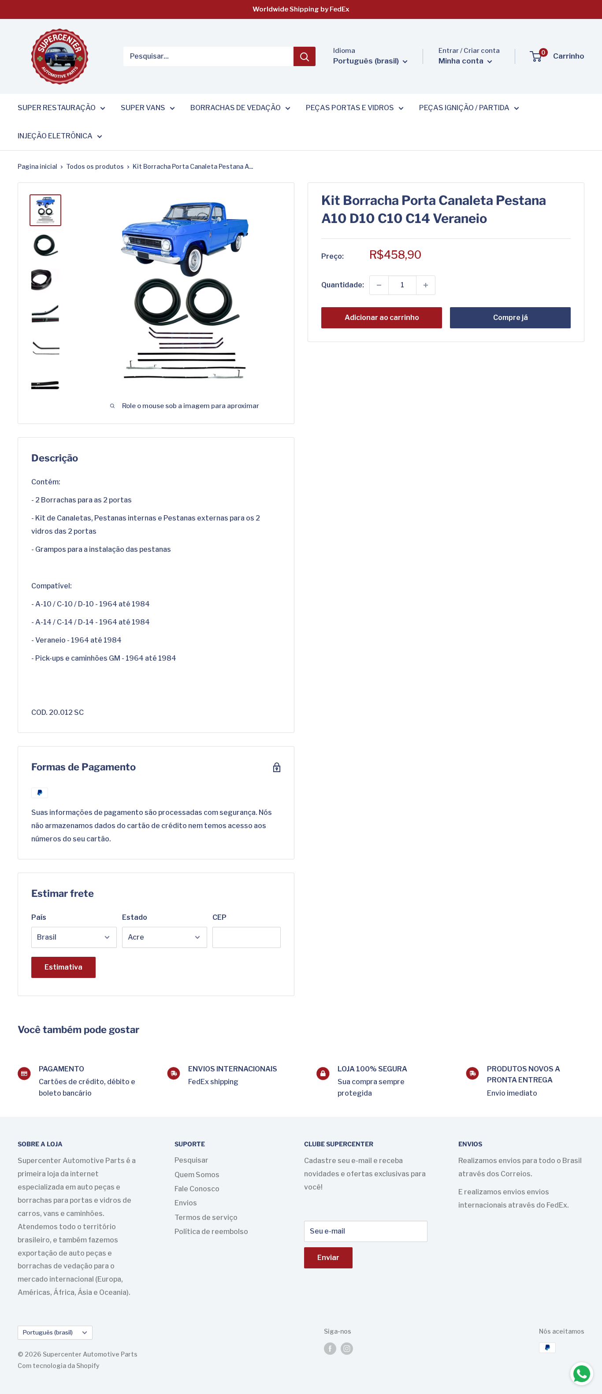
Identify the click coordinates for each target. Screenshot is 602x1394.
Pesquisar (191, 1160)
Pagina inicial (37, 166)
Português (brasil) (47, 1332)
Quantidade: (342, 285)
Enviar (328, 1257)
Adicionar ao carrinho (382, 317)
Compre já (510, 317)
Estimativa (63, 967)
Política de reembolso (211, 1231)
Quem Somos (197, 1175)
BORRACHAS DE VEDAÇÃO (235, 108)
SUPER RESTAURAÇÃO (57, 108)
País (38, 917)
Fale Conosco (197, 1189)
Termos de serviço (206, 1217)
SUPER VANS (143, 108)
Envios (186, 1203)
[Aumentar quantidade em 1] (425, 285)
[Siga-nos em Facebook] (330, 1348)
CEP (219, 917)
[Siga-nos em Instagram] (347, 1348)
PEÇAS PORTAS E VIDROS (350, 108)
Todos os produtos (95, 166)
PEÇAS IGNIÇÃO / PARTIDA (464, 108)
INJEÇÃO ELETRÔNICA (55, 136)
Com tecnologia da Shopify (59, 1365)
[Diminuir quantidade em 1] (379, 285)
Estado (134, 917)
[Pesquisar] (305, 56)
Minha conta (461, 60)
